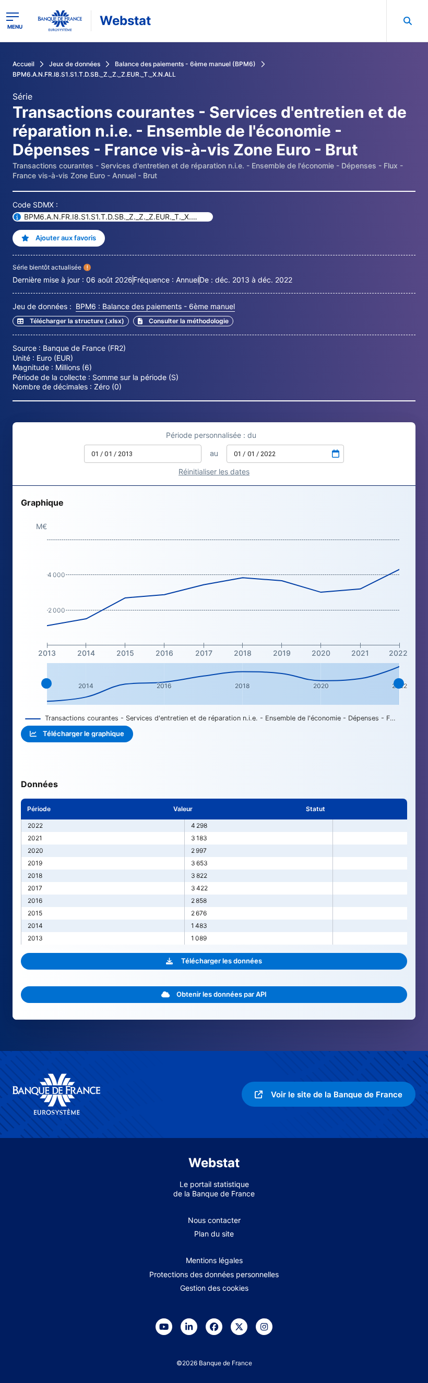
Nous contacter (214, 1220)
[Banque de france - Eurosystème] (60, 21)
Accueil (23, 64)
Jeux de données (74, 64)
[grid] (214, 872)
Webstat (125, 20)
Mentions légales (214, 1260)
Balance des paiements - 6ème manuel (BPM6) (185, 64)
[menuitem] (407, 21)
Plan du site (214, 1233)
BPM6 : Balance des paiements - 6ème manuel (155, 306)
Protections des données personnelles (214, 1274)
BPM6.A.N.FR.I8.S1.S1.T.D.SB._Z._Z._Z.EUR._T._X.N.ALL (94, 74)
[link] (183, 321)
